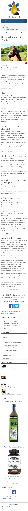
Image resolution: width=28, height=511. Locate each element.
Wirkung (5, 27)
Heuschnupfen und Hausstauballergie (13, 342)
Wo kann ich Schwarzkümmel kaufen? (9, 381)
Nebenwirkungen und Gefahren (11, 345)
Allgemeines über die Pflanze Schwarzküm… (12, 372)
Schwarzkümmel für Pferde (10, 350)
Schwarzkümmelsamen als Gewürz (9, 368)
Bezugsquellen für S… (6, 380)
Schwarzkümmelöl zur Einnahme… (12, 327)
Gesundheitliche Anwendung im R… (12, 325)
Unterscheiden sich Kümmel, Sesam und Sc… (11, 387)
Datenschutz (5, 509)
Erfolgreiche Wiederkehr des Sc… (11, 323)
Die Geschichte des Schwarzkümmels (11, 374)
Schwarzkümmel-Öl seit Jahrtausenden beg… (11, 394)
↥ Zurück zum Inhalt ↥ (14, 504)
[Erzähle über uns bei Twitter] (16, 308)
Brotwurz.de (6, 26)
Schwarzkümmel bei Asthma (10, 347)
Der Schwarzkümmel (7, 334)
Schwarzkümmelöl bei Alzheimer (11, 353)
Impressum (14, 509)
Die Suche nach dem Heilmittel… (11, 321)
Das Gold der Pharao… (6, 393)
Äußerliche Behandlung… (10, 328)
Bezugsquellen (6, 358)
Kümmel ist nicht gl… (6, 386)
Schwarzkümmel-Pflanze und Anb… (10, 371)
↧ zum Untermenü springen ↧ (14, 33)
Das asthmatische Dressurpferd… (11, 320)
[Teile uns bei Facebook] (11, 308)
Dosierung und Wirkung (9, 340)
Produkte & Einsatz (7, 355)
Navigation (14, 21)
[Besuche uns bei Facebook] (14, 494)
